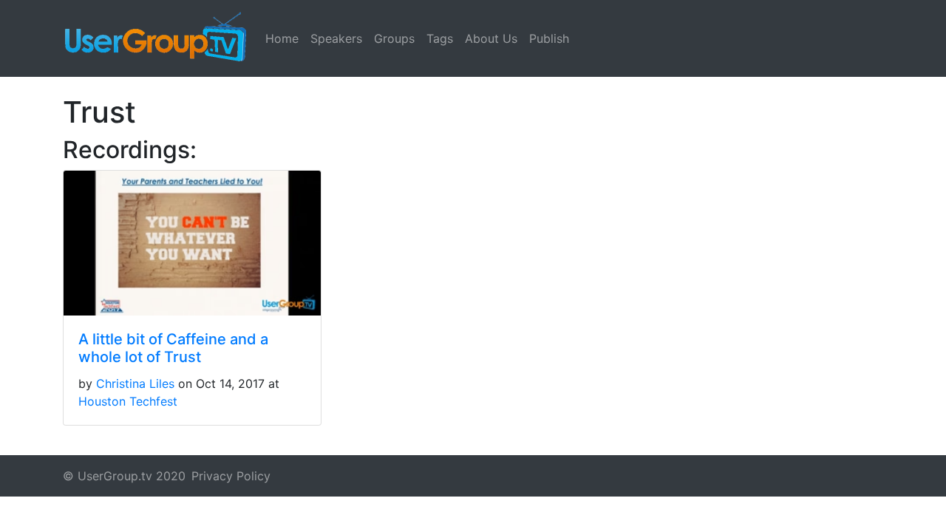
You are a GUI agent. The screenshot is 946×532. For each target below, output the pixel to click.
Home (282, 38)
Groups (394, 38)
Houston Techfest (127, 401)
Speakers (336, 38)
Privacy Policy (230, 475)
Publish (549, 38)
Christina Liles (135, 383)
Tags (439, 38)
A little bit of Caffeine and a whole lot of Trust (173, 348)
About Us (491, 38)
